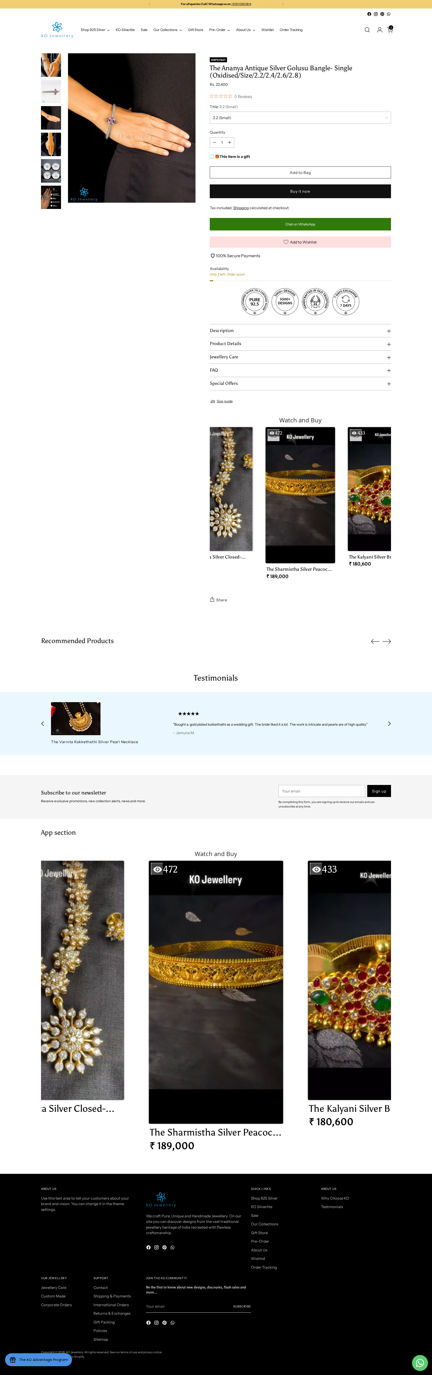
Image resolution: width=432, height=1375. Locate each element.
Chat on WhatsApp (300, 224)
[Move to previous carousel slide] (375, 641)
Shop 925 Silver (264, 1198)
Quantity (217, 132)
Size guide (225, 401)
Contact (101, 1287)
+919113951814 (241, 4)
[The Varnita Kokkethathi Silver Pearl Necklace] (100, 718)
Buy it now (300, 191)
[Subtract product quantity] (214, 143)
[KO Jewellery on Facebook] (369, 14)
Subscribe (242, 1306)
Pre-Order (260, 1241)
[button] (217, 499)
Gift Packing (104, 1322)
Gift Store (259, 1232)
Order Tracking (264, 1267)
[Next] (282, 4)
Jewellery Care (53, 1287)
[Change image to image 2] (51, 91)
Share (221, 600)
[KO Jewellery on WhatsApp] (388, 14)
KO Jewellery (74, 1352)
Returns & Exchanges (112, 1313)
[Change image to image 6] (51, 197)
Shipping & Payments (112, 1296)
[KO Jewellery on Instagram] (376, 14)
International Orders (111, 1304)
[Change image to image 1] (51, 65)
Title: (224, 106)
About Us (259, 1250)
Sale (254, 1215)
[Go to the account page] (378, 30)
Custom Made (53, 1296)
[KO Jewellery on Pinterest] (382, 14)
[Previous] (149, 4)
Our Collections (264, 1224)
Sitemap (101, 1339)
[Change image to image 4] (51, 144)
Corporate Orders (56, 1304)
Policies (100, 1330)
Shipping (241, 207)
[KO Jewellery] (57, 30)
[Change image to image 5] (51, 171)
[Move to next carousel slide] (386, 641)
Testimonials (332, 1206)
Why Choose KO (335, 1198)
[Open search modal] (367, 30)
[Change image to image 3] (51, 118)
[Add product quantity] (229, 143)
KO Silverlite (261, 1206)
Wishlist (258, 1258)
